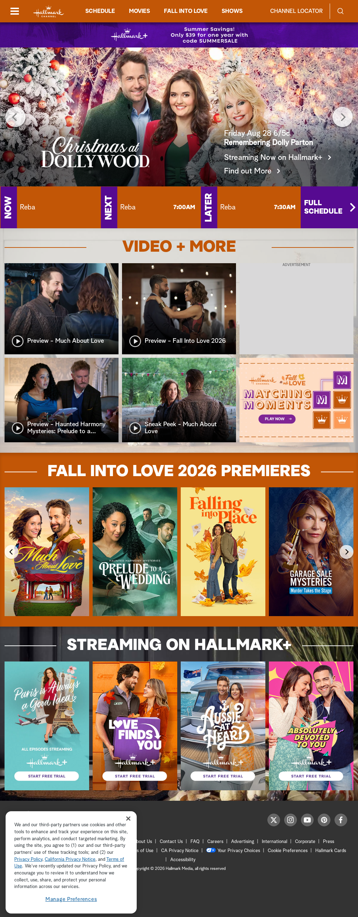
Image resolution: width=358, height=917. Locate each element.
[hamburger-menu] (14, 11)
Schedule (100, 11)
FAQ (195, 842)
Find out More (248, 171)
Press (328, 842)
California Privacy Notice (70, 859)
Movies (139, 11)
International (274, 842)
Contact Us (171, 842)
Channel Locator (296, 11)
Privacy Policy (28, 859)
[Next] (342, 117)
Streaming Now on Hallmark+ (273, 158)
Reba (27, 207)
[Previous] (15, 117)
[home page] (48, 11)
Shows (232, 11)
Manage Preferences (71, 899)
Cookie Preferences (288, 851)
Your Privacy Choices (238, 851)
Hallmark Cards (330, 851)
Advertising (242, 842)
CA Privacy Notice (180, 851)
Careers (215, 842)
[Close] (128, 818)
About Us (142, 842)
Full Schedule (323, 207)
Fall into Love (186, 11)
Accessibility (182, 860)
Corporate (305, 842)
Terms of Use (140, 851)
